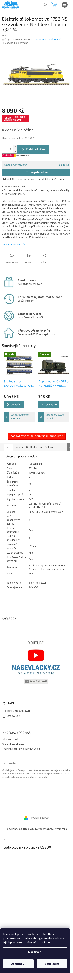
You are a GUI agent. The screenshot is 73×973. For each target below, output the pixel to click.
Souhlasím (52, 964)
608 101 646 (13, 716)
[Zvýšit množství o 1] (15, 147)
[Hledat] (45, 4)
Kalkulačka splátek (19, 118)
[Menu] (64, 4)
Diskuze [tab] (49, 447)
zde (47, 942)
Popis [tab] (8, 447)
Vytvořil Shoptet (40, 818)
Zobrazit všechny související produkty (37, 436)
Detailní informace (12, 244)
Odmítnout (18, 964)
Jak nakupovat (10, 739)
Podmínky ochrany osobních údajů (21, 749)
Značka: (16, 43)
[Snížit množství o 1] (15, 151)
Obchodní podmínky (13, 744)
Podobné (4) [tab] (21, 447)
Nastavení (35, 952)
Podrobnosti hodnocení (47, 39)
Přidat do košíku (35, 149)
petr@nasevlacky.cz (18, 711)
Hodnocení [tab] (36, 447)
